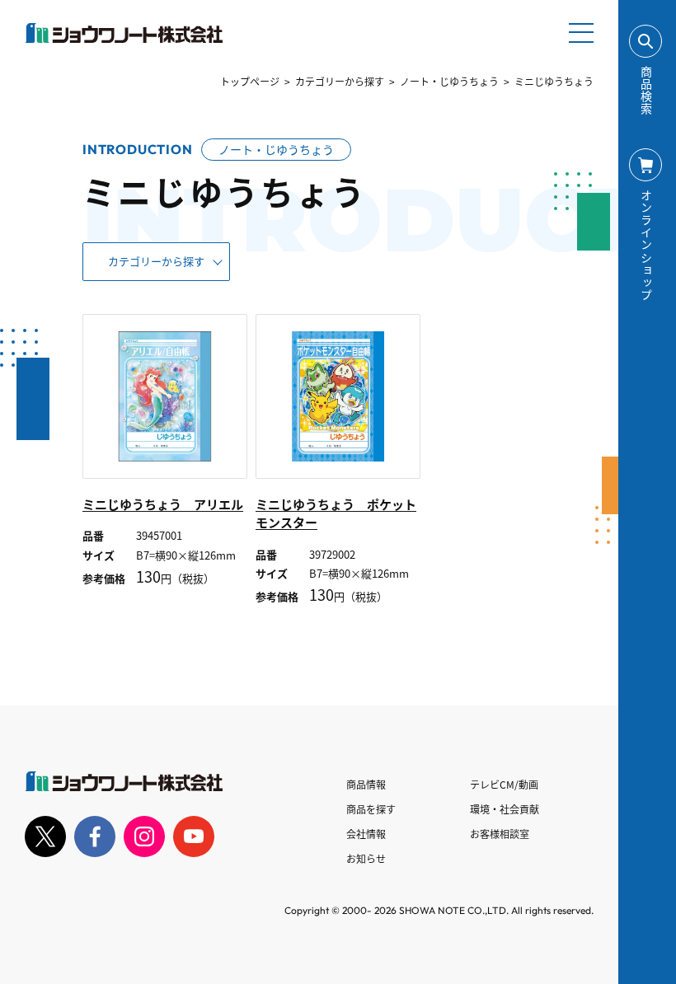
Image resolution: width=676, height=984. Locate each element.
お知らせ (366, 858)
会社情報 (366, 834)
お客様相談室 (499, 834)
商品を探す (371, 809)
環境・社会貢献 (504, 809)
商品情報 (366, 784)
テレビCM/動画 (504, 784)
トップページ (249, 81)
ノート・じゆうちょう (449, 81)
